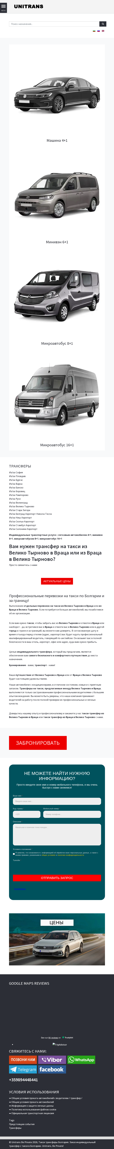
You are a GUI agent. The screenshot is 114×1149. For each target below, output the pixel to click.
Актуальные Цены (57, 581)
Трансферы (15, 1127)
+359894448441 (23, 1079)
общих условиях (49, 855)
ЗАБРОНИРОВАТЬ (38, 742)
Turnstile (17, 860)
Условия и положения (22, 849)
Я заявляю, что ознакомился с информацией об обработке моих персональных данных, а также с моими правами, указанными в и (56, 854)
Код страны (18, 809)
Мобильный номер (51, 809)
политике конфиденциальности (71, 855)
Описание (17, 822)
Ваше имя (18, 796)
